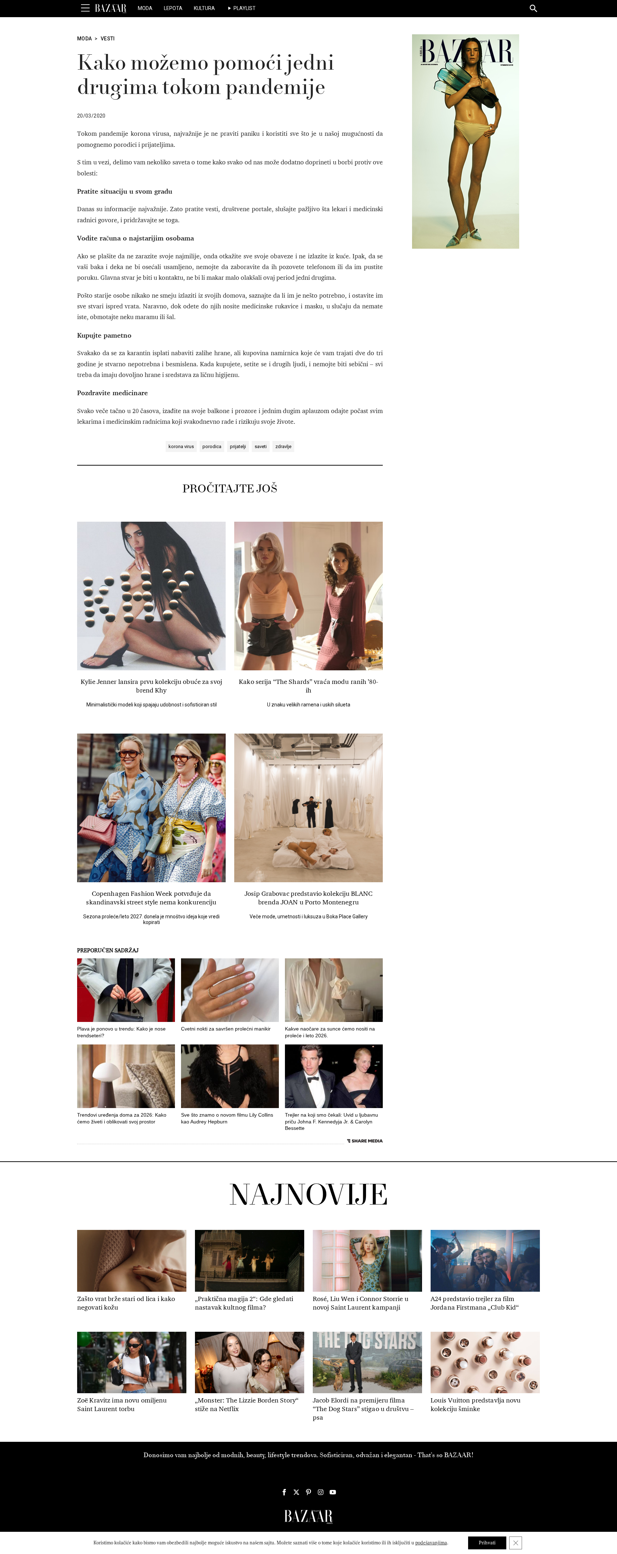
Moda (145, 8)
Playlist (245, 8)
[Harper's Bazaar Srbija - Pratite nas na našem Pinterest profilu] (308, 1492)
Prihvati (487, 1543)
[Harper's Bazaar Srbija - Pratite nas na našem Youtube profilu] (333, 1492)
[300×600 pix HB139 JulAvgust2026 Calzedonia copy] (465, 141)
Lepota (173, 8)
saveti (261, 446)
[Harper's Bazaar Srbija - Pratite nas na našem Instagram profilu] (321, 1492)
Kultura (204, 8)
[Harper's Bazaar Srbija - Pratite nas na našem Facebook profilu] (284, 1492)
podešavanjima (431, 1543)
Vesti (108, 38)
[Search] (533, 9)
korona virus (181, 446)
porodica (211, 446)
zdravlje (283, 446)
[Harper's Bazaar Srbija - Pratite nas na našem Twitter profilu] (296, 1492)
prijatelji (238, 446)
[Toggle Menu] (85, 8)
